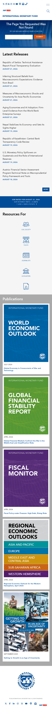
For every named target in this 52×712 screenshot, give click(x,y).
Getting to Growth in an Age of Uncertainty (22, 658)
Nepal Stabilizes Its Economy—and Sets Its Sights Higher (23, 126)
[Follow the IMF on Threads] (14, 4)
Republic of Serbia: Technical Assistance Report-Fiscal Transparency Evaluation (22, 64)
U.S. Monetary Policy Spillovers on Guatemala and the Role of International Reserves (23, 156)
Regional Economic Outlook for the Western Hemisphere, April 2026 (22, 584)
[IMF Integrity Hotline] (26, 4)
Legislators (26, 276)
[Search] (48, 11)
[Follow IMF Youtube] (17, 4)
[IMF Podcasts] (31, 703)
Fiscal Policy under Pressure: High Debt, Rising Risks (25, 513)
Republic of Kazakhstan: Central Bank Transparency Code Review (21, 140)
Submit (39, 36)
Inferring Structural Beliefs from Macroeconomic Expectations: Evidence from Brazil (22, 79)
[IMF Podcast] (20, 4)
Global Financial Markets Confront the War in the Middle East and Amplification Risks (24, 442)
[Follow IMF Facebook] (6, 4)
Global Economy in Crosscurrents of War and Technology (22, 369)
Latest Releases (15, 54)
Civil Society (26, 230)
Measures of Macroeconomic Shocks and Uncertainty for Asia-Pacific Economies (23, 95)
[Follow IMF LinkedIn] (8, 4)
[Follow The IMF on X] (4, 4)
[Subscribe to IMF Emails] (23, 4)
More (46, 189)
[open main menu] (48, 5)
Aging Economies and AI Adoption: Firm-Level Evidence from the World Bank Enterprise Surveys (23, 111)
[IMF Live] (7, 10)
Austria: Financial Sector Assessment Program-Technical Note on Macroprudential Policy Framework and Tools (25, 173)
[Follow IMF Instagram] (11, 4)
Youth (26, 245)
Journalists (26, 261)
